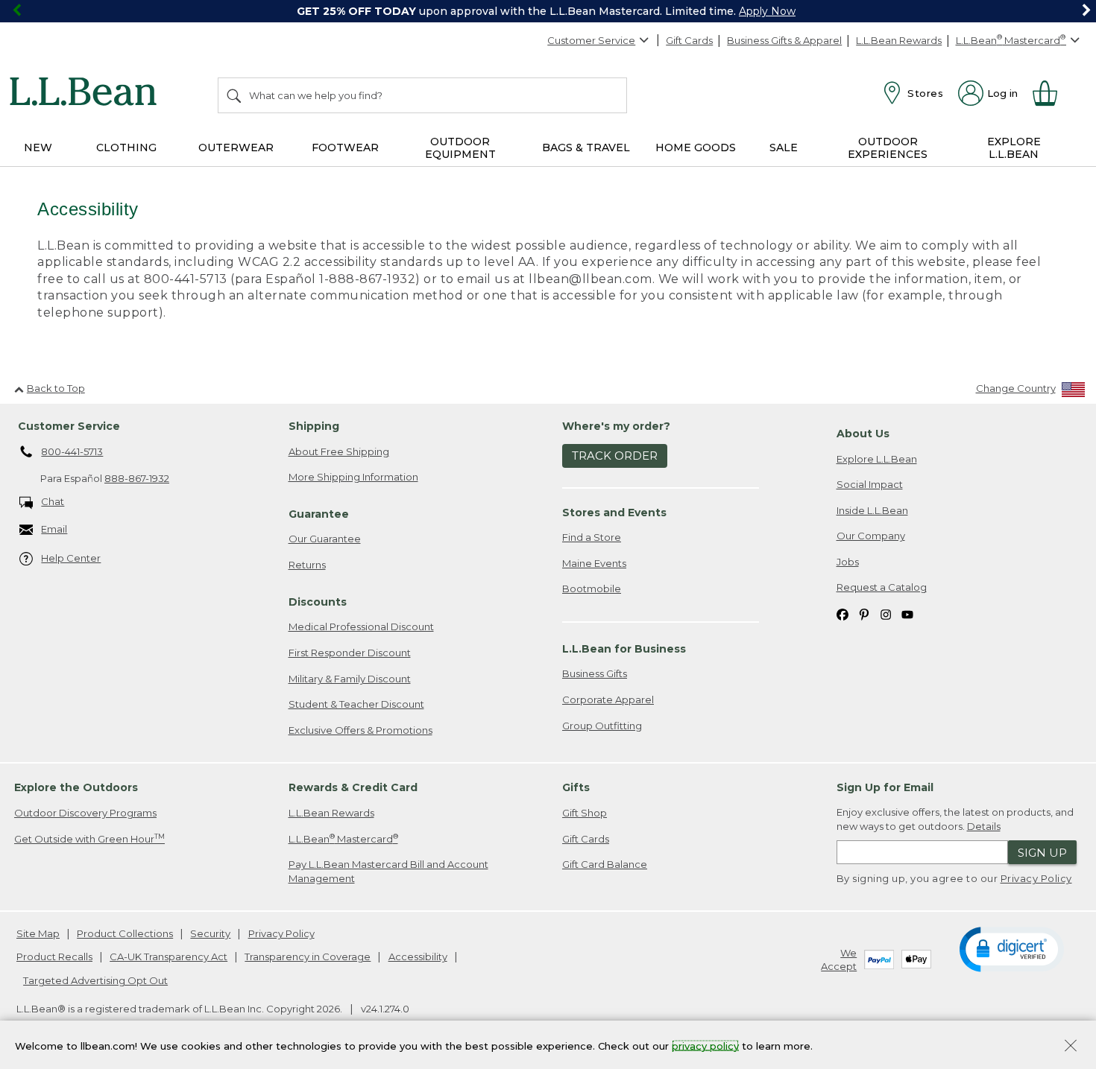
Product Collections (125, 933)
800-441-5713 (72, 451)
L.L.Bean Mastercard (343, 838)
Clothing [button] (126, 147)
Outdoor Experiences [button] (887, 148)
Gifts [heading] (576, 787)
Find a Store (591, 537)
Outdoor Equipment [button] (460, 148)
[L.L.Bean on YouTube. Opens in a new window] (907, 613)
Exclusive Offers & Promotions (360, 730)
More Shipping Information (353, 477)
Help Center (71, 558)
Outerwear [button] (236, 147)
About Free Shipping (339, 451)
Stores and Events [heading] (614, 512)
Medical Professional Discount (361, 626)
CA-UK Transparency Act (168, 956)
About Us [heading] (863, 433)
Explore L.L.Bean (877, 459)
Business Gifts (594, 673)
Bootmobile (591, 588)
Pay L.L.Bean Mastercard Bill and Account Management (388, 871)
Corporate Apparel (608, 699)
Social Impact (870, 484)
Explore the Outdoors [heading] (76, 787)
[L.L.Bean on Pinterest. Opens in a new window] (864, 613)
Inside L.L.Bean (872, 510)
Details (984, 826)
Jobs (848, 562)
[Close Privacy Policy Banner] (1070, 1047)
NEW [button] (38, 147)
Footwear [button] (345, 147)
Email (54, 529)
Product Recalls (54, 956)
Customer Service (591, 40)
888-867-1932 (136, 478)
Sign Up (1042, 853)
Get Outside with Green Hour (89, 838)
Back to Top (56, 388)
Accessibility (417, 956)
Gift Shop (584, 813)
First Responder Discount (350, 653)
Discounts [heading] (318, 602)
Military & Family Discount (350, 679)
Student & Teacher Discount (356, 704)
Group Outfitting (602, 726)
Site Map (38, 933)
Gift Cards (689, 40)
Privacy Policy (1036, 878)
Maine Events (594, 563)
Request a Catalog (882, 587)
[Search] (235, 95)
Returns (307, 565)
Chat (52, 501)
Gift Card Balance (604, 864)
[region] (548, 11)
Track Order (615, 455)
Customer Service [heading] (69, 426)
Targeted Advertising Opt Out (95, 980)
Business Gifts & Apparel (784, 40)
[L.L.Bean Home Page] (87, 93)
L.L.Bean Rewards (899, 40)
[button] (1011, 948)
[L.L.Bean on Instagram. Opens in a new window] (886, 613)
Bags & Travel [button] (586, 147)
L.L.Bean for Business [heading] (624, 649)
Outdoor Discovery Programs (85, 813)
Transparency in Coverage (308, 956)
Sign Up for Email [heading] (885, 787)
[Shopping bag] (1051, 93)
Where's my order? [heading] (616, 426)
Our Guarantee (325, 539)
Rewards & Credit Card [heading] (353, 787)
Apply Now (767, 11)
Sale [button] (783, 147)
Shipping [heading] (314, 426)
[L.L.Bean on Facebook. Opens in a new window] (842, 613)
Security (210, 933)
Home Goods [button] (695, 147)
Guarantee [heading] (319, 514)
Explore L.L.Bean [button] (1014, 148)
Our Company (871, 536)
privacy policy (705, 1045)
